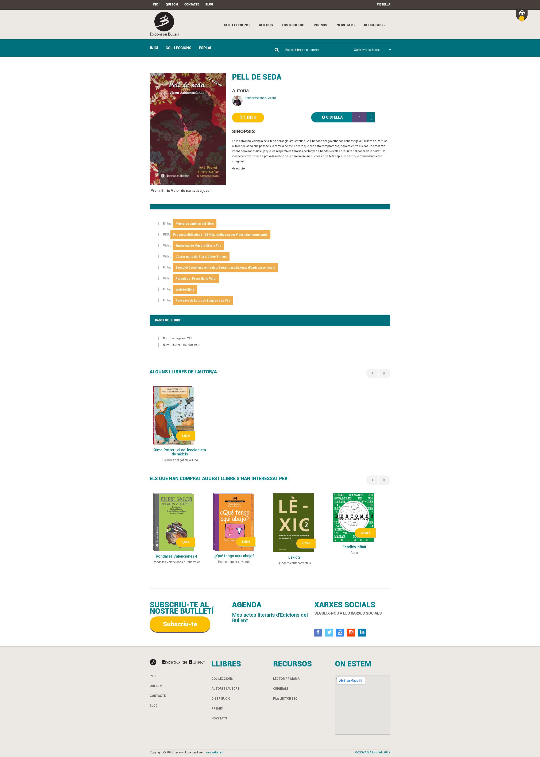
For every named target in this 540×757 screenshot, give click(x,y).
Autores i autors (225, 688)
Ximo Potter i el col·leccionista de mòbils (180, 452)
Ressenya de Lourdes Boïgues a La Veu (203, 300)
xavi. (214, 752)
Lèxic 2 (294, 557)
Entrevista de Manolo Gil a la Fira (198, 245)
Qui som (172, 4)
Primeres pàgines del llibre (195, 223)
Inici (156, 4)
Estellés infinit (354, 547)
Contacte (191, 4)
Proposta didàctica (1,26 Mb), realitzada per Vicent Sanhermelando (220, 234)
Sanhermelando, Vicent (260, 98)
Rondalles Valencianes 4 (176, 556)
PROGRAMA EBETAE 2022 (372, 752)
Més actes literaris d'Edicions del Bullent (270, 617)
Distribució (293, 25)
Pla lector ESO (285, 698)
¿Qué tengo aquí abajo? (234, 556)
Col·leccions (237, 25)
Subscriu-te (180, 624)
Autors (266, 25)
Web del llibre (185, 289)
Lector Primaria (286, 678)
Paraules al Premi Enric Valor (196, 278)
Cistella (383, 4)
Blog (209, 4)
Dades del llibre (168, 320)
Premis (320, 25)
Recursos (373, 25)
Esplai (205, 48)
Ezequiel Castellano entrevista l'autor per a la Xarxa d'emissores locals (225, 267)
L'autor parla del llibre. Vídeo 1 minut (201, 256)
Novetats (345, 25)
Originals (281, 688)
